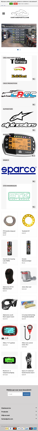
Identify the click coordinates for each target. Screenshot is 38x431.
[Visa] (19, 428)
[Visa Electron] (27, 428)
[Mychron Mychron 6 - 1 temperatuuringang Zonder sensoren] (9, 360)
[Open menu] (3, 13)
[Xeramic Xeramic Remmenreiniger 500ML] (28, 248)
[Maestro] (31, 428)
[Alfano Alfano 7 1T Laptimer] (9, 332)
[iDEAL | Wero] (6, 428)
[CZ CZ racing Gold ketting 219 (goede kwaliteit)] (28, 304)
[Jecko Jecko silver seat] (28, 276)
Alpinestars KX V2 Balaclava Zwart (8, 287)
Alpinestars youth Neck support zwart (8, 315)
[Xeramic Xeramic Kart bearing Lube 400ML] (9, 248)
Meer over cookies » (23, 3)
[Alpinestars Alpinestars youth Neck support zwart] (9, 304)
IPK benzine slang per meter (9, 232)
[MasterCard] (15, 428)
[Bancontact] (23, 428)
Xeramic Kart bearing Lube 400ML (9, 260)
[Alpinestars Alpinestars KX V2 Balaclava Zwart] (9, 276)
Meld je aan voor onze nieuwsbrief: (19, 390)
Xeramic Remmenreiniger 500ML (26, 260)
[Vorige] (5, 36)
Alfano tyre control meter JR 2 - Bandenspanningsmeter (28, 344)
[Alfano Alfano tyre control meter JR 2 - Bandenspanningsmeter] (28, 332)
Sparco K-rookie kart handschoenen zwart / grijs (28, 372)
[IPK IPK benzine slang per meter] (9, 220)
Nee (15, 3)
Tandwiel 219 (26, 231)
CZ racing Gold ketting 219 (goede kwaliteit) (28, 315)
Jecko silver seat (26, 287)
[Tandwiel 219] (28, 220)
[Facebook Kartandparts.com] (17, 399)
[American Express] (35, 428)
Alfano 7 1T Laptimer (9, 343)
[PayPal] (10, 428)
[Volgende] (33, 36)
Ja (11, 3)
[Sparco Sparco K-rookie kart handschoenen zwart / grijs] (28, 360)
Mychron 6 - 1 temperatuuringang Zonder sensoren (8, 372)
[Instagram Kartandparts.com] (20, 399)
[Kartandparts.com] (22, 13)
